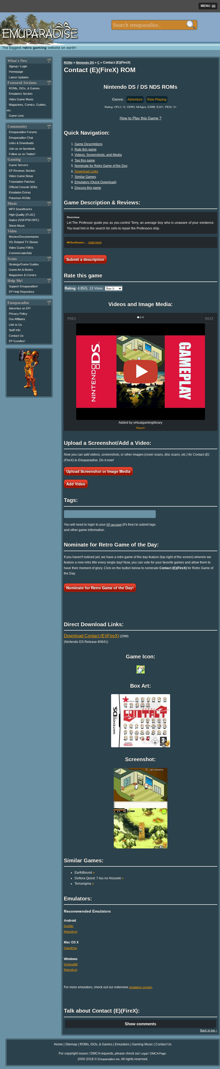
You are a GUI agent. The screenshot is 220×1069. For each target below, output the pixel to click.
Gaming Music (142, 1044)
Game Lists (16, 115)
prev (71, 318)
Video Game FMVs (21, 247)
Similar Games (85, 177)
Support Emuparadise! (23, 286)
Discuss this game (88, 188)
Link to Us (15, 324)
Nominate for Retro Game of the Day (101, 166)
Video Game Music (21, 99)
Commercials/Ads (20, 253)
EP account (114, 524)
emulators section (140, 987)
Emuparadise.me (109, 1059)
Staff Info (14, 330)
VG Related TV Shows (23, 242)
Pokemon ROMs (20, 198)
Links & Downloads (21, 143)
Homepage (16, 71)
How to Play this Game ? (141, 118)
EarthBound (85, 872)
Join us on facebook (22, 148)
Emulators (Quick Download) (95, 182)
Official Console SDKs (23, 187)
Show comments (140, 1024)
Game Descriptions (88, 144)
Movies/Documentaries (24, 236)
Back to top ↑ (208, 1030)
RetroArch (70, 931)
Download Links (86, 171)
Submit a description (85, 259)
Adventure (134, 99)
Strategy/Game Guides (24, 264)
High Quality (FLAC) (22, 214)
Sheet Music (17, 225)
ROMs (68, 62)
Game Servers (18, 165)
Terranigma (84, 883)
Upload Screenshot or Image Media (98, 471)
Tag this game (85, 160)
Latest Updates (19, 77)
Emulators (122, 1044)
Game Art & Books (21, 269)
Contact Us (16, 335)
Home (58, 1044)
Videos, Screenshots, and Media (98, 155)
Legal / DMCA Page (153, 1053)
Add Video (75, 483)
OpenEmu (70, 948)
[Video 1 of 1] (140, 371)
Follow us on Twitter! (22, 154)
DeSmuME (71, 964)
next (209, 318)
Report (140, 427)
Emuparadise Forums (23, 132)
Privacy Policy (18, 313)
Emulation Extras (20, 192)
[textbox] (154, 25)
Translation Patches (22, 181)
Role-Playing (156, 99)
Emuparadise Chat (21, 137)
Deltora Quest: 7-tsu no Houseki (99, 878)
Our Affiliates (17, 319)
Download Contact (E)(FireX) (91, 636)
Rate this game (86, 149)
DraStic (69, 926)
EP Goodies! (17, 341)
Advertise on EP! (20, 308)
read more (95, 242)
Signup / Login (18, 66)
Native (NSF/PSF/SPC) (24, 220)
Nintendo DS (85, 62)
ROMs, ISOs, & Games (24, 88)
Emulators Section (20, 93)
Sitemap (71, 1044)
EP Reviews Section (22, 170)
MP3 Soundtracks (20, 209)
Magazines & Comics (22, 275)
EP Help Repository (21, 291)
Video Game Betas (21, 176)
